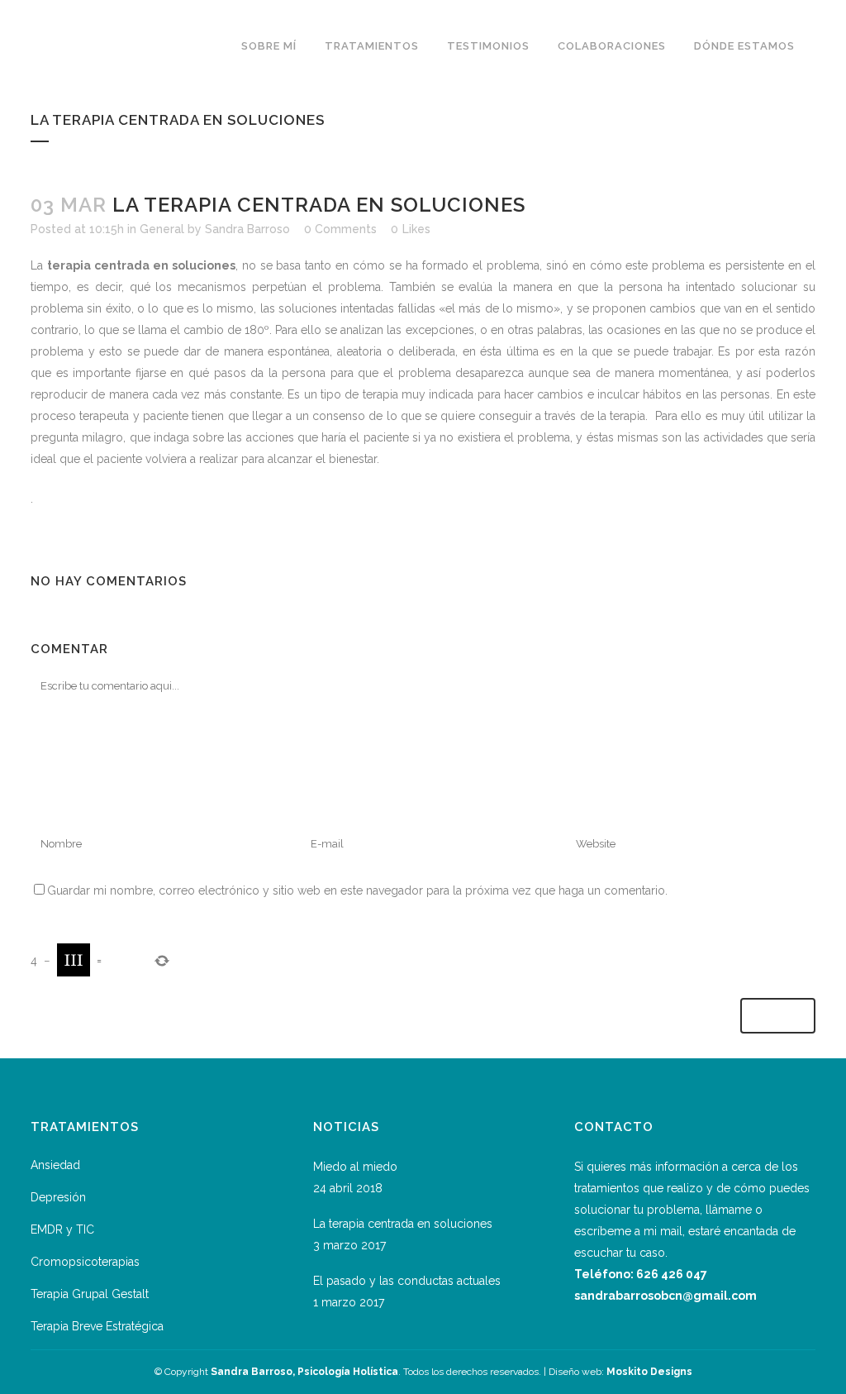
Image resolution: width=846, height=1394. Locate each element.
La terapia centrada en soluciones (402, 1223)
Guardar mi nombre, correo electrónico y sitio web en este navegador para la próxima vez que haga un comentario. (357, 890)
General (162, 229)
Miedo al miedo (355, 1166)
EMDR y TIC (62, 1229)
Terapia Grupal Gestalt (90, 1294)
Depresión (58, 1197)
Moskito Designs (649, 1371)
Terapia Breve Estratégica (97, 1326)
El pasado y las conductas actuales (407, 1280)
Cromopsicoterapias (85, 1261)
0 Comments (340, 229)
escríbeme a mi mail (628, 1231)
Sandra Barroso (247, 229)
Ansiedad (55, 1165)
